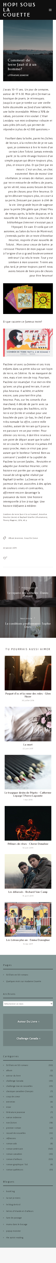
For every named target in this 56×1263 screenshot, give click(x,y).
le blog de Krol (13, 1204)
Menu (50, 10)
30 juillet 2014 (28, 700)
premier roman (13, 1128)
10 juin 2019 (28, 848)
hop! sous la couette (19, 10)
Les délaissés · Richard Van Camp (28, 891)
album (9, 1070)
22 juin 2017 (28, 748)
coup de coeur (31, 538)
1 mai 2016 (28, 800)
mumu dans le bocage (16, 1224)
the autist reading (14, 1237)
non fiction (11, 1123)
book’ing (10, 1191)
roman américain (14, 1149)
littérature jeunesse (18, 75)
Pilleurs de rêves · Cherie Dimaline (28, 843)
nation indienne (13, 1117)
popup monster (13, 1231)
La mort (28, 744)
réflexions (11, 1138)
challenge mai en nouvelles (19, 1086)
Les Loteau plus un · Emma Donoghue (28, 940)
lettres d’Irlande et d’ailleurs (19, 1211)
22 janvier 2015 (10, 548)
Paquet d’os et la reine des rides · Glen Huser (28, 695)
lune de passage (14, 1218)
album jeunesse (16, 538)
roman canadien (14, 1154)
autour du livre (13, 1076)
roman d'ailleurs (14, 1159)
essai (8, 1107)
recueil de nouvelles (16, 1133)
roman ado (11, 1143)
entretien (10, 1102)
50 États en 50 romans (17, 975)
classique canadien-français (19, 1091)
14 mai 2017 (28, 944)
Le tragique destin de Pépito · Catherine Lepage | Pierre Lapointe (28, 794)
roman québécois (14, 1170)
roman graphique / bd (17, 1164)
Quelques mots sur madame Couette (23, 981)
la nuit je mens (13, 1198)
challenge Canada (14, 1081)
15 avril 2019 (28, 896)
